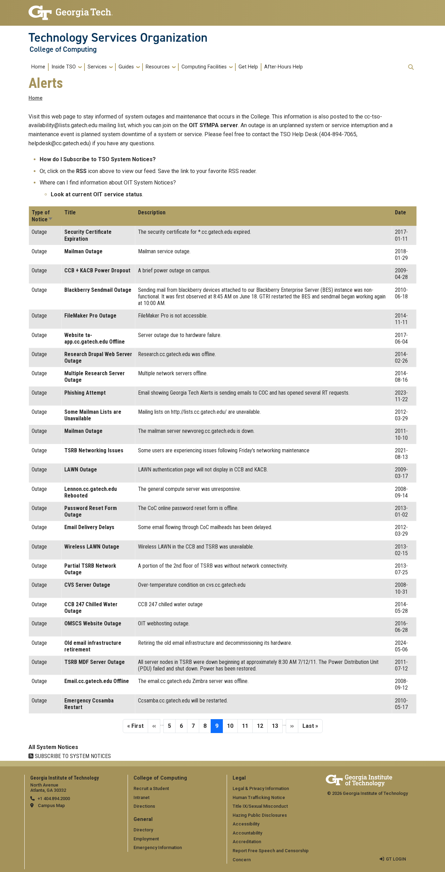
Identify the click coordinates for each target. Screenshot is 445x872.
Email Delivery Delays (89, 527)
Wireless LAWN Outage (91, 546)
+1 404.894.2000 (54, 798)
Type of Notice (42, 216)
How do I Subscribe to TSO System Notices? (98, 159)
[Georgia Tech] (359, 779)
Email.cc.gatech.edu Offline (96, 681)
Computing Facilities (204, 67)
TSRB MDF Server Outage (94, 662)
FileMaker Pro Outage (90, 315)
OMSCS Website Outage (92, 623)
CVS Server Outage (87, 585)
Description (151, 212)
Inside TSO (63, 67)
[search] (410, 67)
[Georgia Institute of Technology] (71, 10)
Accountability (247, 833)
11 (247, 725)
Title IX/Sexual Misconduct (260, 806)
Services (97, 67)
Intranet (141, 797)
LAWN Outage (80, 469)
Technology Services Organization (118, 37)
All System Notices (53, 747)
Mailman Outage (83, 251)
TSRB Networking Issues (93, 450)
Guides (126, 67)
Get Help (248, 67)
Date (400, 212)
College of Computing (63, 49)
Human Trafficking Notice (259, 797)
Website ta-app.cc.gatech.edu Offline (94, 338)
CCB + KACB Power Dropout (97, 270)
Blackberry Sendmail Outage (97, 290)
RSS (81, 171)
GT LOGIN (396, 859)
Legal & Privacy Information (261, 788)
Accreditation (247, 841)
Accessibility (246, 823)
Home (38, 67)
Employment (146, 838)
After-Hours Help (283, 67)
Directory (143, 829)
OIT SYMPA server (213, 125)
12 (262, 725)
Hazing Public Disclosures (260, 815)
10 (232, 725)
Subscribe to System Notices (72, 756)
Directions (144, 806)
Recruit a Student (151, 788)
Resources (158, 67)
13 (277, 725)
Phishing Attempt (85, 392)
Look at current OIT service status (96, 194)
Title (70, 212)
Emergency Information (158, 847)
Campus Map (51, 805)
